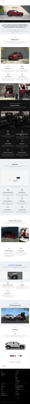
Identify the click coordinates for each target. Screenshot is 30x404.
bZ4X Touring (17, 377)
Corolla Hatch (3, 373)
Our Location (17, 393)
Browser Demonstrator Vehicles (19, 386)
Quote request (17, 388)
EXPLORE (27, 21)
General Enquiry (17, 394)
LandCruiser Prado (17, 380)
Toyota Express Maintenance (5, 395)
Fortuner (16, 379)
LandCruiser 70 (3, 386)
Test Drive (11, 17)
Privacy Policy (21, 401)
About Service (3, 394)
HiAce (2, 388)
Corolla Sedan (3, 374)
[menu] (28, 1)
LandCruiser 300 (17, 381)
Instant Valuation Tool (18, 387)
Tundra (2, 387)
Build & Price (18, 17)
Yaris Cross (16, 372)
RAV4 (16, 375)
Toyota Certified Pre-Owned (19, 389)
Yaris (1, 372)
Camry (2, 375)
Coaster (2, 389)
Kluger (16, 378)
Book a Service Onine (4, 393)
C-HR (16, 374)
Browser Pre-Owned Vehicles (19, 385)
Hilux (2, 385)
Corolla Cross (17, 373)
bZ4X (16, 376)
